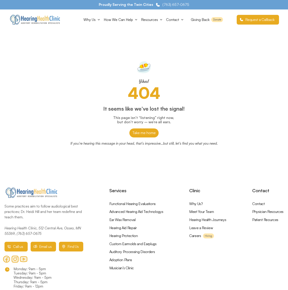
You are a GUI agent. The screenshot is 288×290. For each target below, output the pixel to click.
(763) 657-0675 (29, 233)
